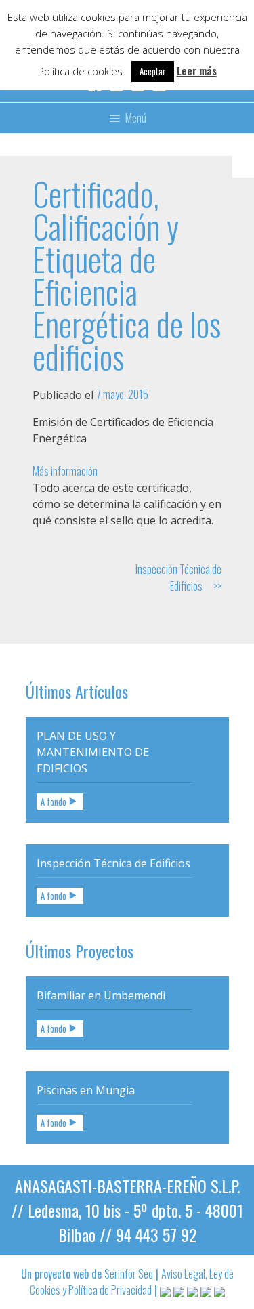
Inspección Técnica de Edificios (178, 577)
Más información (65, 471)
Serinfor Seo (128, 1274)
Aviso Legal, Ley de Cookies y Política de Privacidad (132, 1282)
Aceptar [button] (153, 71)
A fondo (53, 801)
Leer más (197, 70)
